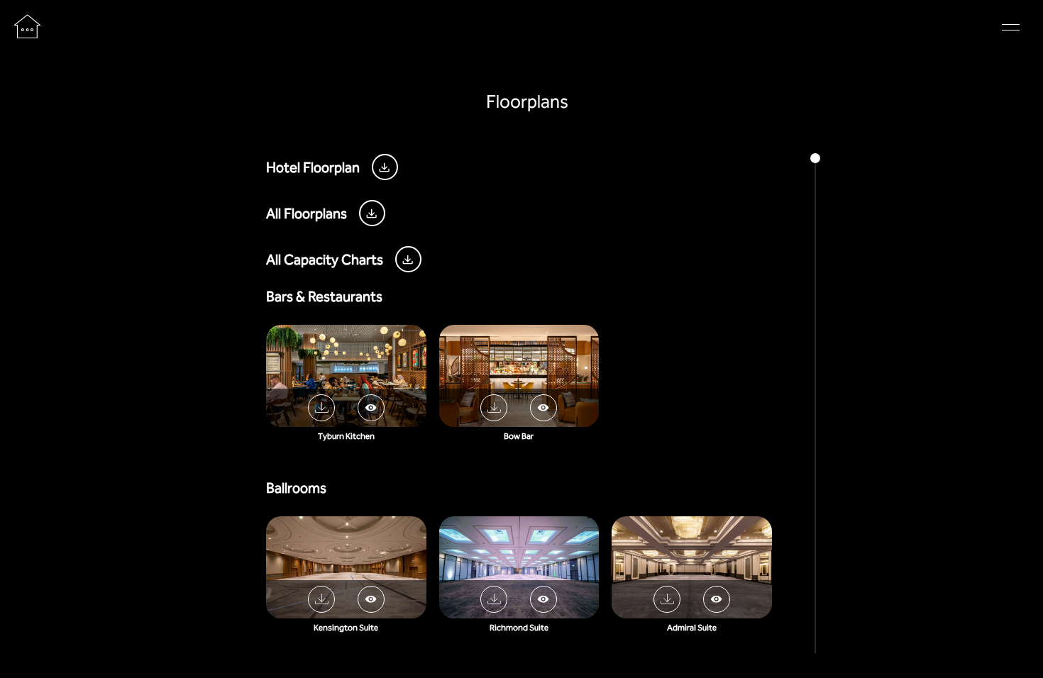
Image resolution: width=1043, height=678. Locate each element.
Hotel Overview (518, 28)
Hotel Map (600, 28)
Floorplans (433, 28)
